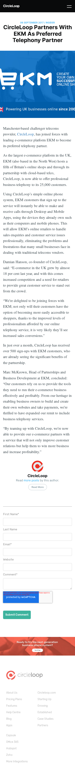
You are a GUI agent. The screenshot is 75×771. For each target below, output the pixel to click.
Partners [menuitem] (43, 725)
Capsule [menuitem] (11, 735)
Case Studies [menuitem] (45, 718)
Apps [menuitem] (9, 725)
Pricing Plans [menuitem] (14, 699)
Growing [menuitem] (43, 705)
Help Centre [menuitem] (13, 712)
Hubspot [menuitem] (11, 748)
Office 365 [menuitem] (12, 742)
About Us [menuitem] (11, 692)
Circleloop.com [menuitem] (47, 692)
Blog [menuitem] (9, 718)
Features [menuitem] (11, 705)
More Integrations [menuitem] (17, 761)
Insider (50, 22)
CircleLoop (11, 6)
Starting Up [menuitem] (44, 699)
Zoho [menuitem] (9, 755)
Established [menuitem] (45, 712)
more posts (31, 480)
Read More (38, 487)
